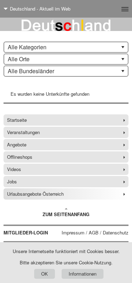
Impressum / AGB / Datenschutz (95, 232)
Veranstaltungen (23, 132)
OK (44, 273)
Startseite (17, 120)
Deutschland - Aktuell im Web (40, 8)
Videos (14, 169)
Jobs (12, 181)
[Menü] (113, 9)
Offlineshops (19, 156)
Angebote (16, 144)
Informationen (82, 273)
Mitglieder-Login (26, 232)
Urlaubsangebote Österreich (35, 193)
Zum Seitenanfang (66, 214)
